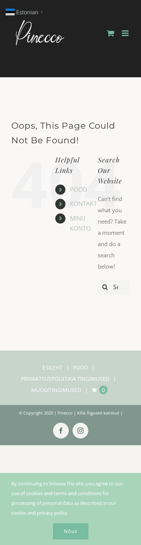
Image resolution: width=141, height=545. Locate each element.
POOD (78, 189)
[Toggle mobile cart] (110, 33)
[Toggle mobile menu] (126, 33)
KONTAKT (83, 204)
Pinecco (65, 413)
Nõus (70, 531)
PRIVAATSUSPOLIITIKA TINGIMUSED (65, 378)
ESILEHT (52, 367)
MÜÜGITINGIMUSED (56, 389)
